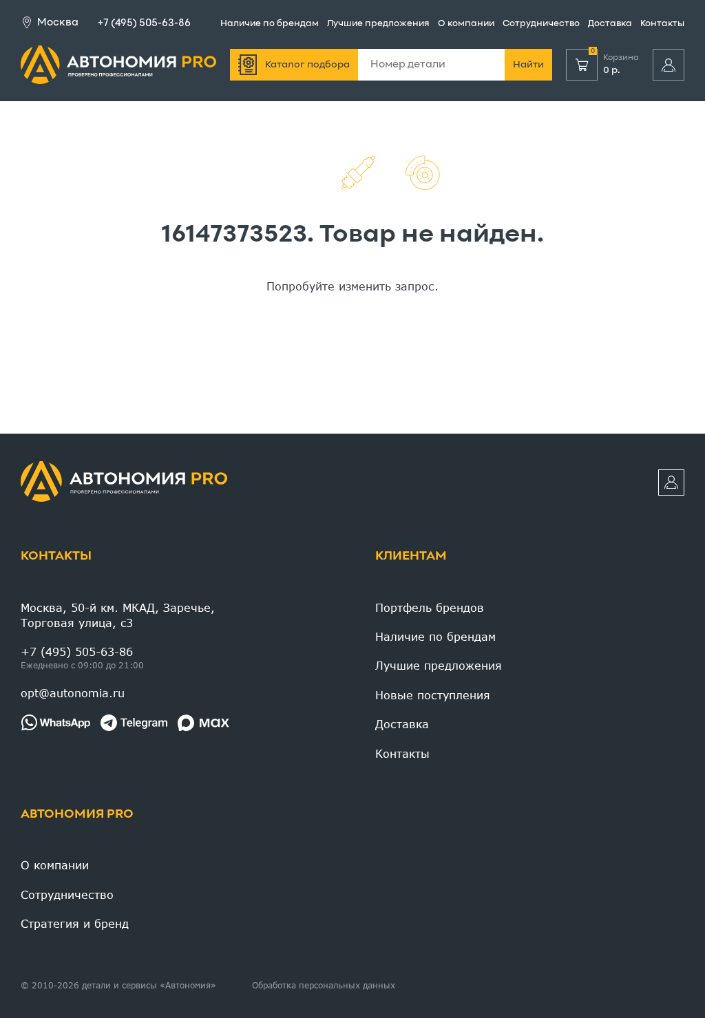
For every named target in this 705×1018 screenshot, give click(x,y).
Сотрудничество (541, 24)
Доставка (610, 24)
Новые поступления (432, 694)
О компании (466, 24)
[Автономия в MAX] (203, 722)
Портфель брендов (429, 607)
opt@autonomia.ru (73, 692)
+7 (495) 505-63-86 (144, 23)
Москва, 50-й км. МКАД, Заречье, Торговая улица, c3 (118, 615)
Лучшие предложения (378, 24)
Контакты (662, 24)
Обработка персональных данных (323, 985)
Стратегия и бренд (75, 923)
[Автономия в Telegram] (134, 722)
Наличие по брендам (269, 24)
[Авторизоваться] (668, 65)
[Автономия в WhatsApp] (55, 722)
